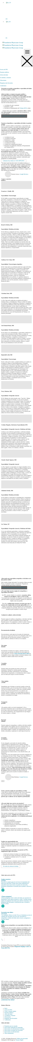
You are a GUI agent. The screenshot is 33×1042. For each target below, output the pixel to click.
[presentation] (2, 781)
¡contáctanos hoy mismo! (8, 999)
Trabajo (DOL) (23, 108)
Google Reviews (24, 174)
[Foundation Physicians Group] (7, 940)
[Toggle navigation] (27, 52)
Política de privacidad (22, 1038)
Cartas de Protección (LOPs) (21, 653)
